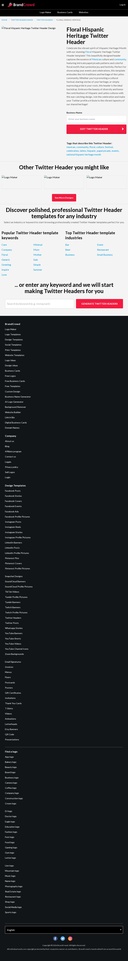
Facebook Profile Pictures (17, 516)
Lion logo (9, 865)
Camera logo (11, 782)
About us (9, 441)
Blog (7, 446)
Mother (37, 254)
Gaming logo (11, 847)
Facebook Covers (13, 501)
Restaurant (103, 249)
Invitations (10, 698)
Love (4, 274)
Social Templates (13, 344)
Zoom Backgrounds (14, 654)
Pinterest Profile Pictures (17, 568)
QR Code (9, 734)
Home (4, 20)
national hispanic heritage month (83, 154)
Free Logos (10, 376)
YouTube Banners (13, 633)
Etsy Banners (11, 729)
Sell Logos (10, 472)
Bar (67, 244)
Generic (6, 259)
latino (83, 150)
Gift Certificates (13, 692)
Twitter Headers (45, 20)
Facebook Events (13, 506)
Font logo (9, 837)
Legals (8, 462)
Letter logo (10, 857)
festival (109, 146)
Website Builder (13, 412)
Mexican (96, 59)
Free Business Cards (15, 381)
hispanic (91, 150)
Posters (9, 687)
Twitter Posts (12, 623)
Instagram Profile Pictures (18, 537)
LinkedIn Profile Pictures (17, 553)
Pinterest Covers (13, 563)
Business (70, 254)
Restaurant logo (13, 896)
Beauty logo (11, 767)
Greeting (6, 264)
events (115, 150)
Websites (83, 12)
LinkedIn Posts (12, 547)
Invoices (9, 667)
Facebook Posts (13, 490)
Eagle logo (10, 821)
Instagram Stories (13, 532)
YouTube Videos (13, 643)
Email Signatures (13, 661)
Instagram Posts (13, 521)
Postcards (10, 682)
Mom (36, 249)
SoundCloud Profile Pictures (19, 586)
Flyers (8, 677)
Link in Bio (10, 417)
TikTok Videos (12, 591)
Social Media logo (13, 907)
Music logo (10, 876)
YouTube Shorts (13, 638)
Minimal (37, 244)
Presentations (12, 739)
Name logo (10, 881)
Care (4, 244)
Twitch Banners (12, 607)
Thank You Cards (13, 703)
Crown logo (10, 803)
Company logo (12, 793)
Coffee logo (11, 788)
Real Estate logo (13, 891)
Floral (88, 51)
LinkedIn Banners (13, 542)
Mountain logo (12, 870)
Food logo (10, 842)
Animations (10, 718)
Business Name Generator (18, 396)
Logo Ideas (10, 360)
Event (100, 244)
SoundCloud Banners (15, 581)
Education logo (12, 826)
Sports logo (10, 912)
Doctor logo (11, 816)
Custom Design (12, 391)
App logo (9, 756)
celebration (72, 150)
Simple (37, 264)
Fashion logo (11, 832)
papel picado (104, 150)
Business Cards (65, 12)
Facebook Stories (13, 496)
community (120, 59)
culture (100, 146)
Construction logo (14, 798)
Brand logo (10, 772)
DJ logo (8, 811)
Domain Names (12, 427)
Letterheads (11, 724)
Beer (67, 249)
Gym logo (9, 852)
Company (7, 249)
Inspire (5, 269)
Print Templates (13, 350)
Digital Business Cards (16, 422)
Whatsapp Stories (14, 628)
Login (7, 477)
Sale (35, 259)
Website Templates (14, 355)
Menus (8, 672)
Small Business (105, 254)
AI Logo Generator (14, 401)
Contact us (10, 456)
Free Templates (12, 386)
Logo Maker (45, 12)
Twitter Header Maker (22, 20)
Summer (37, 269)
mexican (71, 146)
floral (92, 146)
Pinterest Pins (12, 558)
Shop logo (10, 901)
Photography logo (13, 886)
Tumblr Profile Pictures (16, 597)
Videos (8, 713)
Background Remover (15, 407)
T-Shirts (9, 708)
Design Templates (14, 339)
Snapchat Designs (14, 576)
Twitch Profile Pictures (16, 612)
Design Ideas (11, 365)
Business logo (12, 777)
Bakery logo (10, 762)
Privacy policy (11, 467)
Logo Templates (13, 334)
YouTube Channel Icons (16, 648)
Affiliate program (13, 451)
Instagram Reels (13, 527)
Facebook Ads (12, 511)
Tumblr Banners (12, 602)
